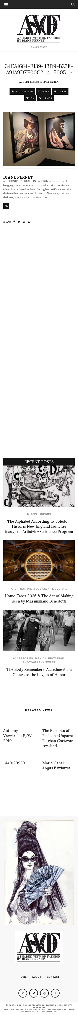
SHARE (45, 91)
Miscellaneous (39, 514)
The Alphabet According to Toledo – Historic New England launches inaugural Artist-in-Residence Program (39, 526)
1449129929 (14, 762)
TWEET (62, 91)
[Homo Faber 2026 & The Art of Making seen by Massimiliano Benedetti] (39, 560)
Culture (61, 588)
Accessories (23, 658)
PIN (32, 98)
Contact (53, 976)
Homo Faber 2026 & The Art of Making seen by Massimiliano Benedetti (39, 598)
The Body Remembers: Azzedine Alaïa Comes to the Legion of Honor (39, 671)
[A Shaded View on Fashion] (39, 28)
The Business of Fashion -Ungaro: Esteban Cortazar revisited (57, 737)
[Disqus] (39, 289)
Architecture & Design (28, 588)
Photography (33, 662)
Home (23, 976)
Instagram (56, 658)
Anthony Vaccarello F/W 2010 (17, 735)
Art (50, 588)
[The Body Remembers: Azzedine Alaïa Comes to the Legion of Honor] (39, 630)
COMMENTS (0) (24, 91)
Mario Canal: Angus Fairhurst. (56, 765)
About (36, 976)
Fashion (40, 658)
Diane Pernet (51, 81)
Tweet (50, 662)
